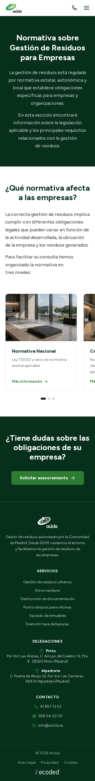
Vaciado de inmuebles (47, 615)
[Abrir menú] (86, 8)
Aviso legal (27, 762)
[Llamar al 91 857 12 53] (74, 8)
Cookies (71, 762)
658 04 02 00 (51, 716)
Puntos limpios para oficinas (47, 607)
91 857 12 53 (50, 706)
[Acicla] (14, 8)
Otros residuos (47, 590)
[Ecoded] (47, 772)
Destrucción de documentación (48, 599)
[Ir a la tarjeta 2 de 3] (49, 399)
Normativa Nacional (34, 351)
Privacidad (50, 762)
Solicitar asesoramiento (44, 477)
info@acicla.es (50, 725)
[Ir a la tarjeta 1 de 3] (43, 399)
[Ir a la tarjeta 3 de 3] (53, 399)
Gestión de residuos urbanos (47, 582)
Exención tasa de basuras (47, 624)
